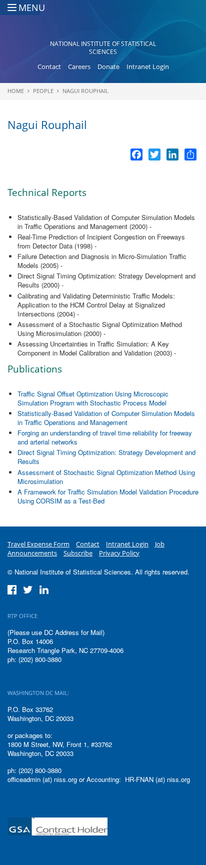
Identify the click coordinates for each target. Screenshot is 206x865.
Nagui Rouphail (85, 90)
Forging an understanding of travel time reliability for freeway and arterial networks (105, 437)
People (43, 90)
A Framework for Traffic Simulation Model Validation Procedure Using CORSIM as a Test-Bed (108, 496)
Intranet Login (147, 66)
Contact (49, 66)
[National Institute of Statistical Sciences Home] (103, 23)
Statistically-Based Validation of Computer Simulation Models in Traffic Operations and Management (106, 417)
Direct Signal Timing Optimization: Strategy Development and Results (107, 457)
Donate (109, 66)
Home (16, 90)
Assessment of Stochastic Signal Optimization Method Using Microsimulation (106, 477)
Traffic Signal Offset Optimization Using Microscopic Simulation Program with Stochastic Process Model (93, 398)
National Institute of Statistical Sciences (103, 48)
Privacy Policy (119, 553)
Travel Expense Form (39, 544)
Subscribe (78, 553)
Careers (79, 66)
